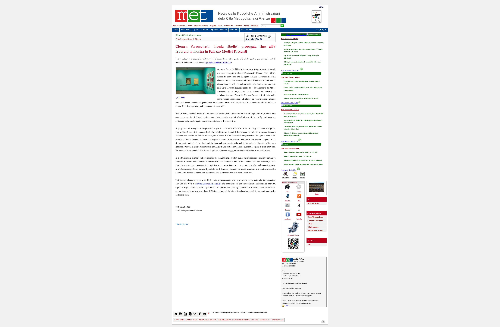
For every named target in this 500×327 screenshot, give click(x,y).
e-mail (286, 305)
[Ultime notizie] (185, 314)
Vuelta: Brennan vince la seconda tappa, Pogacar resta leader (303, 164)
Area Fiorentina (179, 25)
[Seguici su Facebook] (199, 314)
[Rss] (195, 314)
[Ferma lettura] (252, 39)
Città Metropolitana (315, 217)
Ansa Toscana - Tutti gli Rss (289, 103)
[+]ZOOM (180, 97)
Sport (305, 35)
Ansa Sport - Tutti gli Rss (289, 170)
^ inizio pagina (182, 223)
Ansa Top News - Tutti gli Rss (290, 70)
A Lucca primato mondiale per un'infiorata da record (301, 98)
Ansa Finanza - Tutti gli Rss (289, 141)
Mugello (213, 25)
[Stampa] (269, 35)
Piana (220, 25)
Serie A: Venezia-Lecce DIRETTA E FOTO (297, 156)
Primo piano (185, 29)
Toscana (296, 35)
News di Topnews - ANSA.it (289, 39)
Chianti (189, 25)
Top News (214, 29)
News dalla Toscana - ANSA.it (290, 77)
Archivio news (313, 203)
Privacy (254, 320)
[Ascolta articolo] (247, 39)
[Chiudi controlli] (261, 39)
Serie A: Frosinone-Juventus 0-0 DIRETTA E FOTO (300, 152)
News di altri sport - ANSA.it (290, 148)
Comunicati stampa (315, 220)
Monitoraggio (277, 320)
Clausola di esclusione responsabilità (234, 320)
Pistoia (254, 25)
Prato (246, 25)
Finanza (301, 35)
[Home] (175, 314)
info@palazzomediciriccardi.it (218, 62)
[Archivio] (180, 314)
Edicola (249, 29)
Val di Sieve (228, 25)
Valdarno (238, 25)
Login (321, 6)
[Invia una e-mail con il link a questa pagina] (265, 35)
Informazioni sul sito (207, 320)
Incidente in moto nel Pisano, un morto (296, 94)
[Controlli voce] (257, 39)
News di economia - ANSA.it (290, 110)
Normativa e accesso (315, 230)
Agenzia (195, 29)
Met (309, 244)
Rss (242, 29)
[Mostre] (179, 35)
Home (176, 29)
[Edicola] (190, 314)
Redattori (223, 29)
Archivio (204, 29)
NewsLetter (234, 29)
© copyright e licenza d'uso (185, 320)
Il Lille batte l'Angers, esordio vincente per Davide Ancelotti (303, 160)
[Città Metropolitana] (192, 35)
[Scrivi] (204, 314)
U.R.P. (310, 223)
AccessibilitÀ (265, 320)
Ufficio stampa (313, 227)
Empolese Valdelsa (201, 25)
